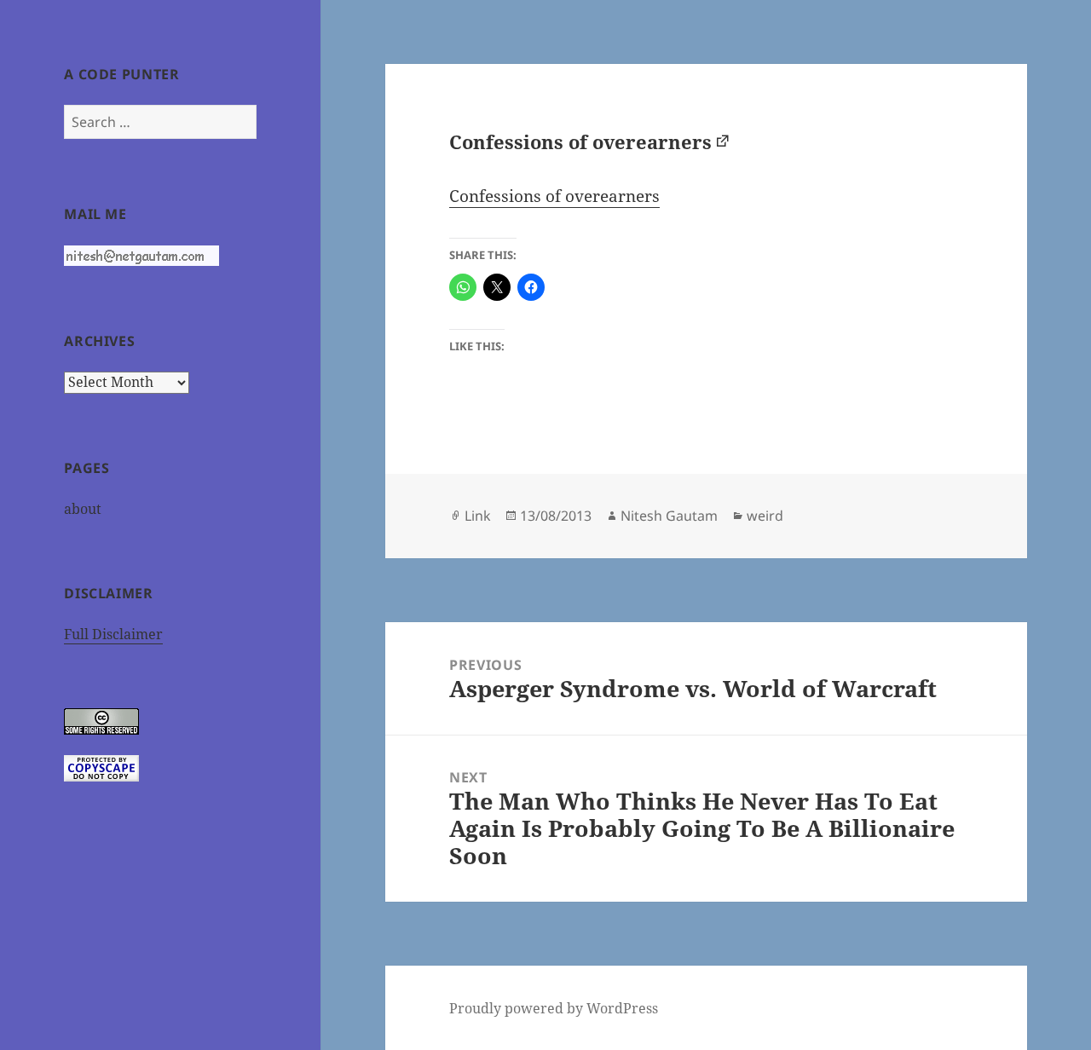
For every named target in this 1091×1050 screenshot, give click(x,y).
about (82, 508)
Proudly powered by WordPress (553, 1008)
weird (765, 515)
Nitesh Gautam (669, 515)
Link (478, 515)
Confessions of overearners (580, 141)
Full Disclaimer (113, 634)
